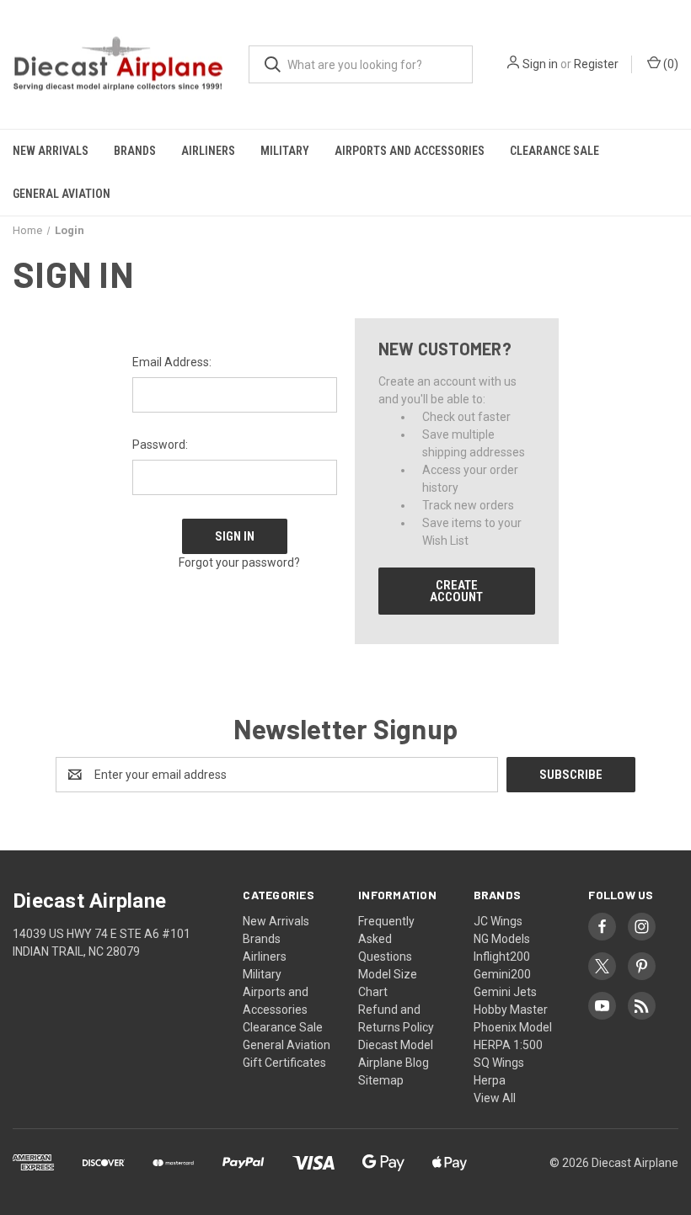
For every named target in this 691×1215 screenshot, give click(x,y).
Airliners (208, 150)
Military (284, 150)
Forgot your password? (239, 562)
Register (596, 64)
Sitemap (381, 1080)
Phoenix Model (513, 1027)
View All (495, 1098)
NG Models (502, 939)
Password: (160, 444)
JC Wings (498, 921)
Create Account (456, 591)
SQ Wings (499, 1062)
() (669, 64)
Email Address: (172, 362)
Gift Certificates (284, 1062)
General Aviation (61, 193)
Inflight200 (502, 956)
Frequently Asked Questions (386, 938)
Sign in (540, 64)
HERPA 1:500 (508, 1045)
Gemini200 (502, 974)
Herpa (490, 1080)
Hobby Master (511, 1009)
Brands (135, 150)
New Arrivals (50, 150)
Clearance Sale (554, 150)
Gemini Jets (505, 992)
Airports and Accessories (410, 150)
